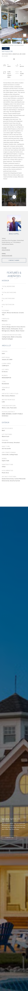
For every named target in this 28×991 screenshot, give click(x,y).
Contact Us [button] (9, 837)
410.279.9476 (6, 250)
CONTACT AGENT (14, 260)
